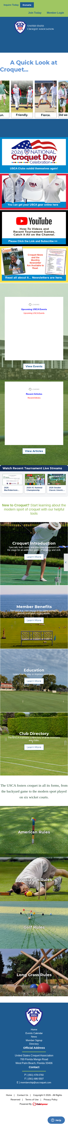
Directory (34, 1043)
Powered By (26, 1104)
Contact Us (22, 1095)
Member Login (55, 12)
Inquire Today (11, 4)
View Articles (34, 451)
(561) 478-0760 (36, 1075)
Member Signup (34, 1040)
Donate (27, 5)
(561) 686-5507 (36, 1078)
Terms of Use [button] (32, 1099)
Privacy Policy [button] (50, 1099)
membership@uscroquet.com (35, 1082)
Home (34, 1029)
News (34, 1036)
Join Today (34, 12)
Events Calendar (34, 1033)
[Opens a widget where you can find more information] (56, 1120)
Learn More (34, 556)
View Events (34, 366)
